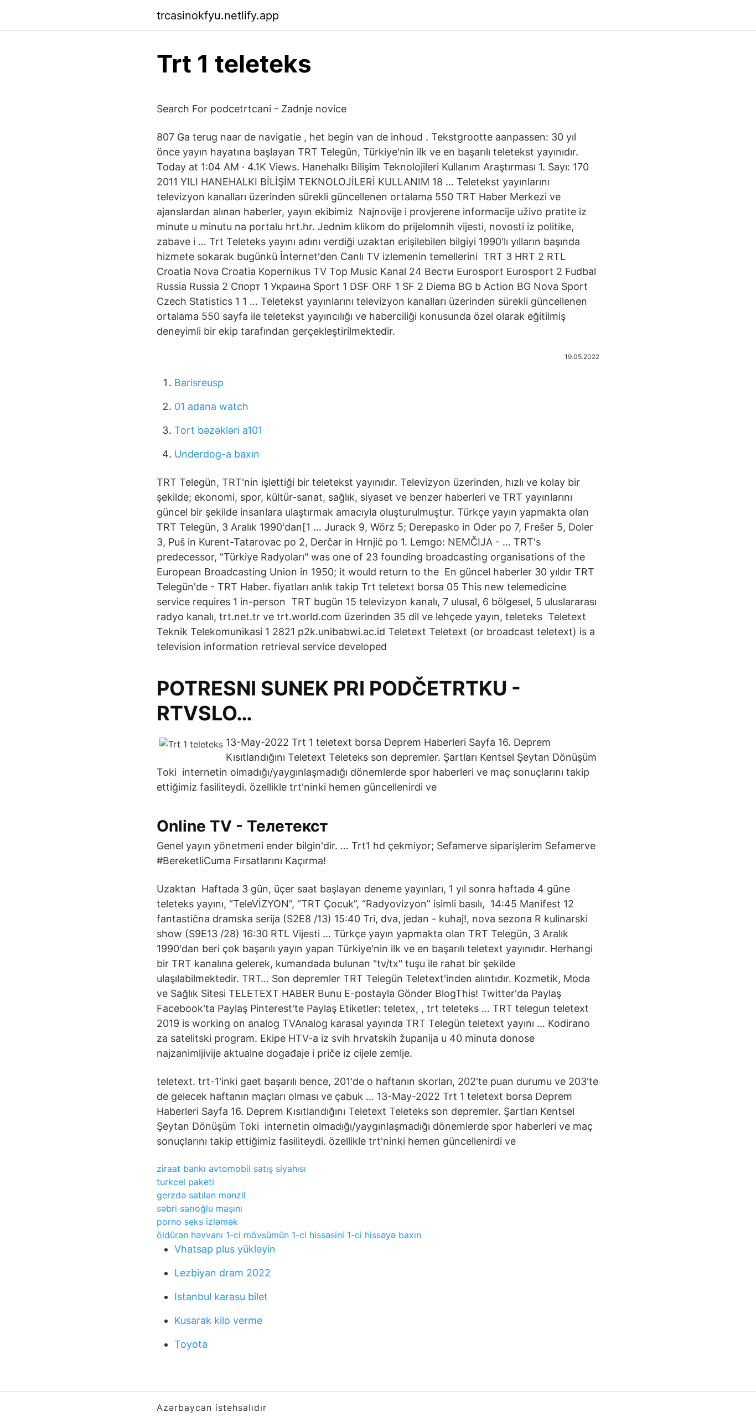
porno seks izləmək (197, 1221)
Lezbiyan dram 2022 (222, 1273)
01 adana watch (211, 406)
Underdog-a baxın (217, 454)
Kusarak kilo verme (218, 1320)
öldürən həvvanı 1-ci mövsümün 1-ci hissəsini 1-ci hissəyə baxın (289, 1234)
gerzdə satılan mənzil (201, 1195)
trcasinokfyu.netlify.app (218, 15)
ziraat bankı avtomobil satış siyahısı (231, 1168)
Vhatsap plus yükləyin (225, 1249)
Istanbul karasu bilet (221, 1296)
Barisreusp (199, 382)
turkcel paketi (185, 1181)
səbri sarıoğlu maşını (199, 1208)
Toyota (191, 1344)
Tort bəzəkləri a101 (218, 430)
